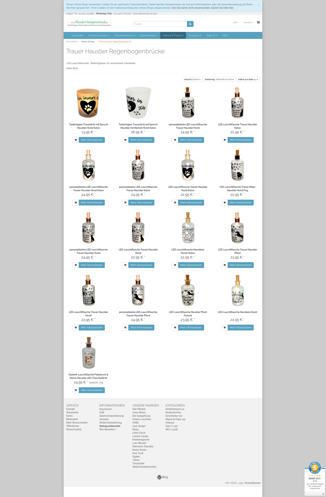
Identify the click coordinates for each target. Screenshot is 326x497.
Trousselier (138, 463)
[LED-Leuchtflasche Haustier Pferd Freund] (188, 290)
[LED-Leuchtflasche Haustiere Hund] (237, 290)
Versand (103, 419)
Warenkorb (72, 412)
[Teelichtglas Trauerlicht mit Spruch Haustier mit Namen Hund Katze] (138, 102)
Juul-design (139, 426)
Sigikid (136, 456)
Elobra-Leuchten (141, 419)
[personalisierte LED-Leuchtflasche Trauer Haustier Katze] (138, 165)
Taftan (136, 460)
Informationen (112, 405)
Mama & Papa (172, 35)
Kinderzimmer (123, 35)
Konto (69, 415)
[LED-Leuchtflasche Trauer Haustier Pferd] (237, 228)
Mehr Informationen (92, 140)
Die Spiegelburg (141, 415)
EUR (235, 22)
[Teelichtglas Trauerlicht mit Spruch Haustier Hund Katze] (88, 102)
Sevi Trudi (137, 453)
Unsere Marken (145, 405)
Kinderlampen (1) (175, 409)
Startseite (77, 35)
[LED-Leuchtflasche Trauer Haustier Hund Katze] (188, 165)
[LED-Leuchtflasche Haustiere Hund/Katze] (188, 228)
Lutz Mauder (139, 443)
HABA (135, 422)
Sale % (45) (172, 426)
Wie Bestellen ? (108, 429)
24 (247, 79)
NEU (225, 35)
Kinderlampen (97, 35)
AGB (101, 412)
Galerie (191, 79)
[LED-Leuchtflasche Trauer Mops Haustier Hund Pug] (237, 165)
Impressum (105, 409)
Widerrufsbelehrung (110, 422)
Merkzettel (72, 419)
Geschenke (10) (174, 415)
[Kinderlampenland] (89, 23)
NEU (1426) (172, 429)
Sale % (210, 35)
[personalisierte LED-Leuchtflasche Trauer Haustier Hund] (188, 102)
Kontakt (70, 409)
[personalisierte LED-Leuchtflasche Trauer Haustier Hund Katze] (88, 165)
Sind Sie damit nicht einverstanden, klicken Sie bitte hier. (202, 7)
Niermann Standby (142, 446)
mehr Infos (72, 68)
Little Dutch (138, 432)
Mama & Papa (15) (176, 419)
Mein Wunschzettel (76, 422)
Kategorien (175, 405)
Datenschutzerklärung (111, 415)
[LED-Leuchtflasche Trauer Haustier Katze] (237, 102)
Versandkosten (252, 483)
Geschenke (148, 35)
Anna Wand (138, 412)
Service (72, 405)
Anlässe (193, 35)
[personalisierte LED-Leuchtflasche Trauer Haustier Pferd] (138, 290)
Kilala (135, 429)
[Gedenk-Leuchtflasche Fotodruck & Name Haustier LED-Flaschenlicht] (88, 353)
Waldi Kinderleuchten (144, 466)
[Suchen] (190, 24)
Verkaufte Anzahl (218, 79)
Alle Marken (139, 409)
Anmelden (247, 22)
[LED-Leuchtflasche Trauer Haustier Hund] (138, 228)
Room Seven (139, 449)
